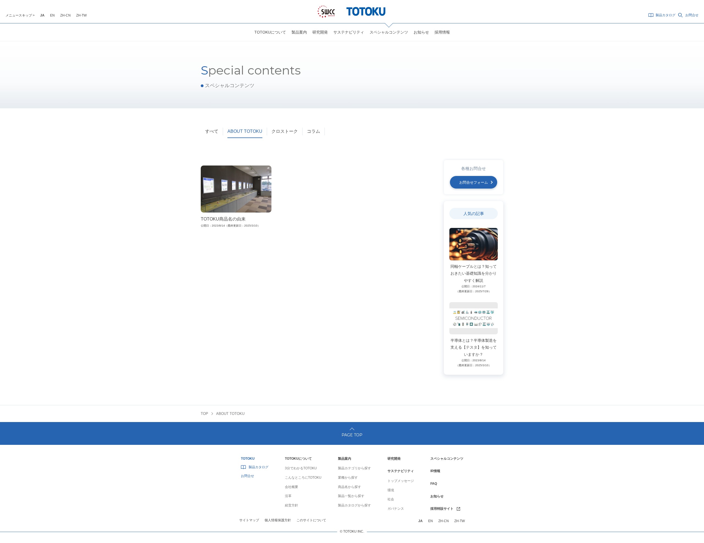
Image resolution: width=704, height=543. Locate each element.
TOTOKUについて (270, 32)
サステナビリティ (348, 32)
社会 (390, 499)
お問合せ (691, 15)
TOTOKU (248, 459)
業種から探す (348, 477)
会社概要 (291, 487)
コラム (313, 131)
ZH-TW (81, 15)
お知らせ (421, 32)
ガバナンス (395, 509)
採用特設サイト (441, 509)
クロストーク (284, 131)
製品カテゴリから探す (354, 468)
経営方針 (291, 505)
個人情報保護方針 (278, 520)
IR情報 (435, 471)
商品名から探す (349, 487)
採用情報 (442, 32)
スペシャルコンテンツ (389, 32)
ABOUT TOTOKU (244, 131)
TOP (204, 414)
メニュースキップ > (20, 15)
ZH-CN (65, 15)
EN (52, 15)
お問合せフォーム (473, 182)
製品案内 (299, 32)
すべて (211, 131)
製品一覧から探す (351, 496)
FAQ (433, 484)
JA (42, 15)
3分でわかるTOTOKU (301, 468)
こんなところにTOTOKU (303, 477)
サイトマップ (249, 520)
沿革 (288, 496)
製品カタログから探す (354, 505)
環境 (390, 490)
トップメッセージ (400, 481)
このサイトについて (311, 520)
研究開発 (320, 32)
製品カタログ (665, 15)
